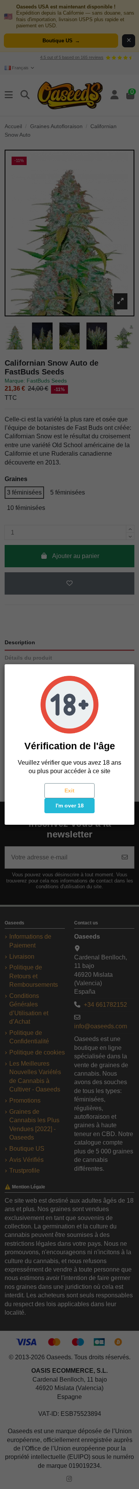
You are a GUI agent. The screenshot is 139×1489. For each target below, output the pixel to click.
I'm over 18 (70, 805)
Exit (69, 790)
